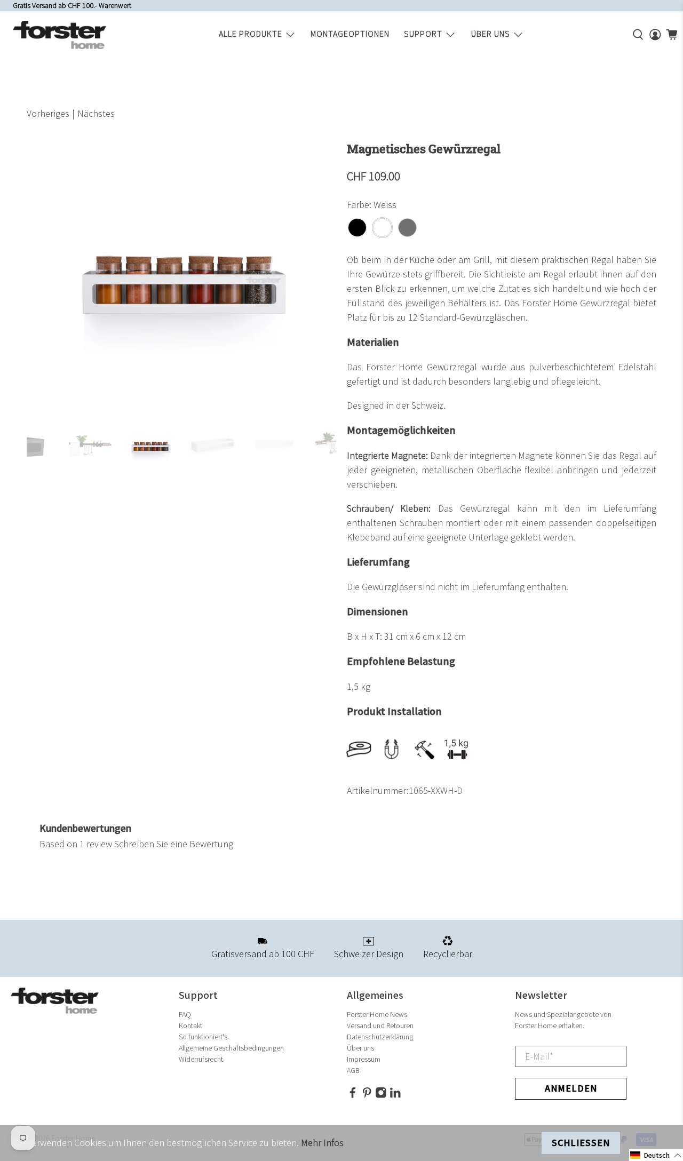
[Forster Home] (59, 35)
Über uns (490, 34)
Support (423, 34)
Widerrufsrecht (201, 1059)
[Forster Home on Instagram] (381, 1095)
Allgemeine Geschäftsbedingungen (231, 1048)
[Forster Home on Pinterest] (367, 1095)
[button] (656, 1155)
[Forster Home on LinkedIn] (395, 1095)
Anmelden (571, 1088)
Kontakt (190, 1025)
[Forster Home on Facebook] (353, 1095)
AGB (353, 1070)
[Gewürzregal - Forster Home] (181, 275)
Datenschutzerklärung (380, 1036)
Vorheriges (48, 114)
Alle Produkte (250, 34)
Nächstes (96, 114)
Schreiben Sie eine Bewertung (173, 844)
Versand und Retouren (380, 1025)
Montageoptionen (350, 34)
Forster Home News (377, 1014)
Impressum (363, 1059)
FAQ (185, 1014)
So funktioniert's (203, 1036)
